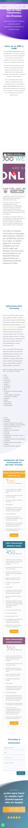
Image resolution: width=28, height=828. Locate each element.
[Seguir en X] (11, 817)
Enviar (21, 773)
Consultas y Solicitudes (14, 809)
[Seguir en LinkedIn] (14, 817)
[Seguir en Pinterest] (19, 817)
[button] (3, 825)
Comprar (14, 535)
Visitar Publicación (14, 289)
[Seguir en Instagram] (17, 817)
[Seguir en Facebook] (8, 817)
